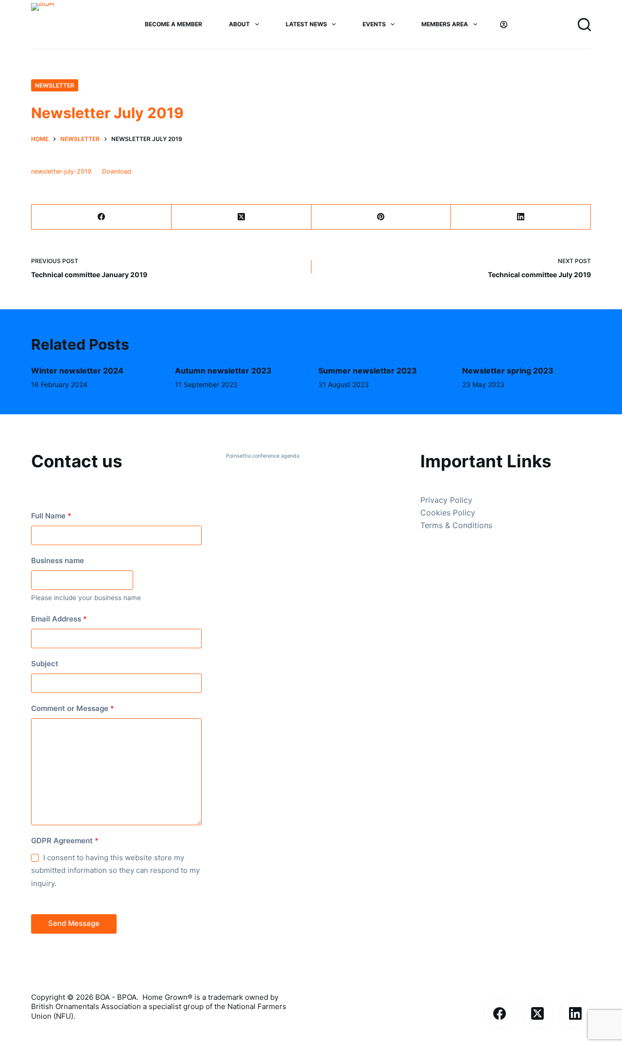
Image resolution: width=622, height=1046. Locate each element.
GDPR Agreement (65, 840)
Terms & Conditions (456, 525)
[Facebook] (102, 217)
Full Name (51, 515)
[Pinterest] (381, 217)
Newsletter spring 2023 (507, 370)
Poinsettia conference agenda (262, 456)
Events (374, 24)
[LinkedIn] (521, 217)
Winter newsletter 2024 (77, 370)
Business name (57, 560)
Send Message (74, 923)
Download (116, 171)
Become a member (173, 24)
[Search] (584, 24)
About (239, 24)
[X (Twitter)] (241, 217)
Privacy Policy (446, 500)
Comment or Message (72, 708)
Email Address (59, 618)
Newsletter (54, 85)
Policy (464, 512)
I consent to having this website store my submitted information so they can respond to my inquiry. (115, 870)
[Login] (503, 24)
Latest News (306, 24)
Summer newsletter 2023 (367, 370)
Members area (444, 24)
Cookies (436, 512)
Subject (44, 663)
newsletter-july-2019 (61, 171)
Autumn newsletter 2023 (223, 370)
